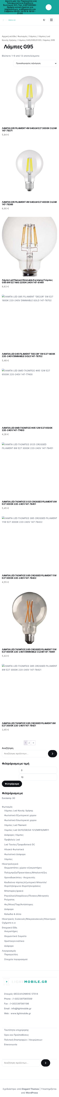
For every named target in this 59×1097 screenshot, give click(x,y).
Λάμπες (33, 36)
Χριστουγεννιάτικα (14, 941)
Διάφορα (9, 909)
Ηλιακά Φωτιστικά (14, 849)
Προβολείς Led (12, 839)
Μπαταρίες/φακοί (13, 890)
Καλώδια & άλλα (12, 914)
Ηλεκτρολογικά (10, 863)
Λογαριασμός (9, 950)
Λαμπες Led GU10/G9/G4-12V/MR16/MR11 (26, 830)
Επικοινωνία (10, 1044)
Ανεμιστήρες (11, 931)
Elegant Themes (30, 1089)
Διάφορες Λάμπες (14, 834)
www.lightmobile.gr (21, 1013)
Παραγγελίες (11, 954)
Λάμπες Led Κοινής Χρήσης (18, 810)
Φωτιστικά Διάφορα (14, 854)
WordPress (32, 1092)
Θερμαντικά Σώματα (15, 936)
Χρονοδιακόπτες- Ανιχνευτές (19, 877)
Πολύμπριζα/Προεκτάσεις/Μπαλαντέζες (25, 872)
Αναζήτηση (7, 748)
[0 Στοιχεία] (49, 7)
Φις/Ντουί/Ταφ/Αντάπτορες (18, 904)
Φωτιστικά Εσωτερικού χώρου (20, 820)
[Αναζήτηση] (52, 753)
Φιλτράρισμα (12, 783)
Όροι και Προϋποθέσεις (16, 1034)
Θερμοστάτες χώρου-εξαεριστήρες (23, 867)
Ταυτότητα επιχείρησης (16, 1030)
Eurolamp (6, 798)
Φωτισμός (22, 36)
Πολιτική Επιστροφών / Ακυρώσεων (23, 1039)
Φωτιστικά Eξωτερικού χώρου (20, 815)
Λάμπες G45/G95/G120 (29, 40)
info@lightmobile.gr (21, 1008)
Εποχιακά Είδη (9, 927)
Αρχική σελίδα (9, 36)
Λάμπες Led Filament (15, 825)
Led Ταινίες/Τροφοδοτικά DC (19, 844)
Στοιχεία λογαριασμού (16, 959)
